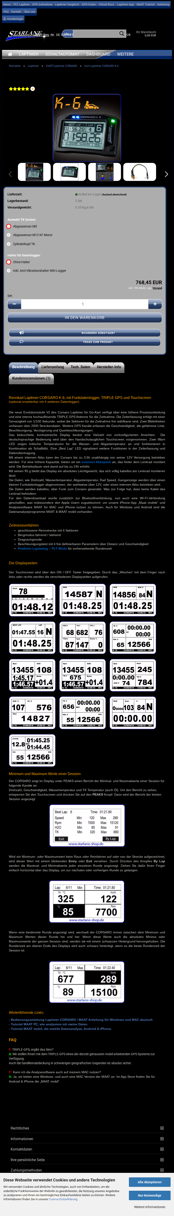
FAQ (6, 11)
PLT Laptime (21, 4)
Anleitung (163, 4)
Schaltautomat (62, 54)
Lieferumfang (52, 367)
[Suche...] (122, 34)
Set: (10, 296)
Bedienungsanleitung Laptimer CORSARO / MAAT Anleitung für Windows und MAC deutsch (82, 1020)
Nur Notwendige (149, 1195)
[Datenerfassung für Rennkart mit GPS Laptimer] (87, 127)
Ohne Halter (21, 262)
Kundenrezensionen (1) (31, 378)
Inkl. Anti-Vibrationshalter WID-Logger (39, 270)
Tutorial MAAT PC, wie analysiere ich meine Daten (49, 1024)
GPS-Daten (89, 4)
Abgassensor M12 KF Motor (33, 235)
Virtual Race (106, 4)
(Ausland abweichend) (114, 194)
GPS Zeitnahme (42, 4)
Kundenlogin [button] (14, 19)
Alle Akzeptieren (150, 1182)
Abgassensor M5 (25, 226)
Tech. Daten (80, 367)
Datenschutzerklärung (63, 1199)
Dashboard (98, 54)
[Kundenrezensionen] (19, 92)
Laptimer (29, 54)
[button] (165, 174)
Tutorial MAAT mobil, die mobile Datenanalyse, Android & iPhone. (61, 1029)
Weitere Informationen (149, 1207)
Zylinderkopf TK (24, 244)
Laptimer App (125, 4)
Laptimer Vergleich (67, 4)
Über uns (29, 11)
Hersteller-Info (109, 367)
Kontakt (16, 11)
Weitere (125, 54)
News (7, 4)
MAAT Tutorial (146, 4)
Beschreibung (23, 367)
